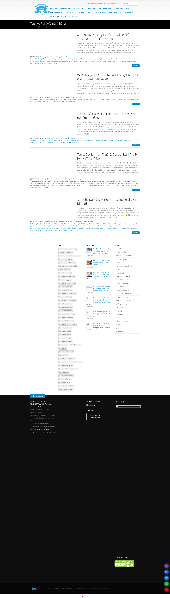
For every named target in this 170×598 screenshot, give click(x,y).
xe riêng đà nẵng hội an (39, 61)
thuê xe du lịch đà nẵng (65, 328)
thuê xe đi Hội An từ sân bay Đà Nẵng (53, 228)
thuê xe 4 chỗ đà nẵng (65, 297)
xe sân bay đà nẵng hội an (54, 61)
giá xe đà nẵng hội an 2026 (40, 99)
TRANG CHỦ (119, 249)
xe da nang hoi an (64, 372)
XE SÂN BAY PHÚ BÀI (122, 280)
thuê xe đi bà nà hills (75, 345)
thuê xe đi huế (63, 348)
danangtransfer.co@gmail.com (97, 4)
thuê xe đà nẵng (63, 362)
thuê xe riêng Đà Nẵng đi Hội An (109, 183)
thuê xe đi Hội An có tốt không (59, 185)
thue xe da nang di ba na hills (67, 276)
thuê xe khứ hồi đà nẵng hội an (57, 99)
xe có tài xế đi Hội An (103, 185)
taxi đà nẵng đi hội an (54, 183)
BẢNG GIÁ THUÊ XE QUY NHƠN (125, 301)
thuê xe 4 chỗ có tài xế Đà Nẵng (67, 293)
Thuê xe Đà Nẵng (76, 97)
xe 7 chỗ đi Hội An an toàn (86, 228)
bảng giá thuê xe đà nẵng (66, 252)
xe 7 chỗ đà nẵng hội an (84, 59)
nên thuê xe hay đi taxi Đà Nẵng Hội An (108, 181)
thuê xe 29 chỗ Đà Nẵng (65, 307)
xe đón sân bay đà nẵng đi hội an (109, 61)
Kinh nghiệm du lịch (61, 57)
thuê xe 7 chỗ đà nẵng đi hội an (45, 226)
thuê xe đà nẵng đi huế (76, 362)
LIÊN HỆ (63, 16)
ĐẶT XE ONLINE (120, 328)
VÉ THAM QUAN (100, 12)
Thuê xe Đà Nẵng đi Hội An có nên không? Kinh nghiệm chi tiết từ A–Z (106, 116)
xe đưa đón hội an (125, 61)
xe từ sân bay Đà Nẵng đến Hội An (89, 61)
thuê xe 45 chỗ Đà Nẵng (65, 310)
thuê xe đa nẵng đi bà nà (65, 341)
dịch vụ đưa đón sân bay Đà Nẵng (68, 266)
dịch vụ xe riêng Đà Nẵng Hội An (71, 181)
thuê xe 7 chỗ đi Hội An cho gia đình (64, 226)
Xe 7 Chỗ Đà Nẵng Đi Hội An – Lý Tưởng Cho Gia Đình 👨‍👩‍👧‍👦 (107, 201)
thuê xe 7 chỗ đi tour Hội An (84, 226)
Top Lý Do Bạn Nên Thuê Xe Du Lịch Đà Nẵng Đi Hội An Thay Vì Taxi (107, 156)
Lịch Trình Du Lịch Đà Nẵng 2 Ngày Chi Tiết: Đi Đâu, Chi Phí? (102, 314)
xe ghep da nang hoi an (98, 59)
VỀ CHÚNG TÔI (120, 332)
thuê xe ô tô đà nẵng (64, 338)
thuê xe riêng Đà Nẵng (65, 331)
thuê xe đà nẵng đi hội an (54, 59)
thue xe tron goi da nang (65, 290)
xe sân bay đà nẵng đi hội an (70, 61)
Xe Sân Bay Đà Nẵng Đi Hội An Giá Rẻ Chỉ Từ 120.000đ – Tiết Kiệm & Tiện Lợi (104, 37)
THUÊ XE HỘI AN (79, 9)
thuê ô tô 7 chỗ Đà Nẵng (113, 224)
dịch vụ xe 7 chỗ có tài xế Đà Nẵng (57, 224)
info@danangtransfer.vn (44, 429)
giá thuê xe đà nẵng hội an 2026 (56, 140)
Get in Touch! (37, 396)
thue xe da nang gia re (65, 280)
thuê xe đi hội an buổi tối (90, 99)
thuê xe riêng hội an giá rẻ (74, 99)
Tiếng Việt (74, 16)
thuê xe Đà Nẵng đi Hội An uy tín (39, 185)
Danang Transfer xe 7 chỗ (39, 224)
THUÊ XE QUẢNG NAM (105, 9)
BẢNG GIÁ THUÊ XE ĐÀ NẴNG (124, 256)
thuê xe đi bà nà (63, 345)
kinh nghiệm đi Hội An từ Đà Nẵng (76, 140)
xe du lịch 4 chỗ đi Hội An (117, 185)
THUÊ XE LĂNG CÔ (121, 269)
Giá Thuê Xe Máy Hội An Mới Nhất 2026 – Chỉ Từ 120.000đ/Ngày (101, 263)
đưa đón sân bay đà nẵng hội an (47, 63)
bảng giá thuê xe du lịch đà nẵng (68, 249)
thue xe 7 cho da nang (65, 273)
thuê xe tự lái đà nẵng (65, 334)
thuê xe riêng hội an (110, 140)
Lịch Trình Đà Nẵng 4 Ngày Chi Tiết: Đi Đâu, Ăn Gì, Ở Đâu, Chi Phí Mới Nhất (102, 251)
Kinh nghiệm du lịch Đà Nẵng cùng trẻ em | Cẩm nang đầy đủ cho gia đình (101, 325)
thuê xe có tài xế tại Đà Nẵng (67, 314)
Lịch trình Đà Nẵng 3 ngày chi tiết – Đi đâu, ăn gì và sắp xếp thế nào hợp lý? (101, 288)
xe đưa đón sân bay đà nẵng (66, 386)
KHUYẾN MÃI (129, 12)
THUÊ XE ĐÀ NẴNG (65, 9)
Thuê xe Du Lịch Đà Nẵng (63, 97)
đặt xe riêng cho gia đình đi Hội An (68, 230)
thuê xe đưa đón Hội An (75, 185)
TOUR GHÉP (80, 12)
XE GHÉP (89, 12)
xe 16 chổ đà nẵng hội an (69, 59)
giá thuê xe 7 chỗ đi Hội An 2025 (96, 224)
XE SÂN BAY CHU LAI (122, 287)
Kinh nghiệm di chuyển (48, 57)
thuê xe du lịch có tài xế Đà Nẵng (68, 324)
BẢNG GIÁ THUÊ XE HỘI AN (124, 266)
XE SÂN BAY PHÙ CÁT (122, 304)
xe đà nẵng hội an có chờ (56, 102)
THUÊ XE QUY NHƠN (56, 12)
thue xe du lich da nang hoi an (95, 140)
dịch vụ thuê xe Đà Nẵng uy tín (67, 263)
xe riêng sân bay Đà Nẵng (66, 375)
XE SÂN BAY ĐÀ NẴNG (122, 259)
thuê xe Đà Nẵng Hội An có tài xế (128, 183)
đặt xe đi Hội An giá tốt (131, 185)
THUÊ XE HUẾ (91, 9)
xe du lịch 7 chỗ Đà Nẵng (101, 228)
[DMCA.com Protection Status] (124, 563)
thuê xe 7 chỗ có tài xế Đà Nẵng (67, 300)
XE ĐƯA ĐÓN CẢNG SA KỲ (123, 294)
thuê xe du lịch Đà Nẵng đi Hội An (89, 183)
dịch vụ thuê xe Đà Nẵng (65, 259)
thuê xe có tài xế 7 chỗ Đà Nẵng (102, 226)
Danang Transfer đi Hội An (40, 181)
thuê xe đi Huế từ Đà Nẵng (66, 351)
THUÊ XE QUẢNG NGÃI (122, 9)
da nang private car (75, 256)
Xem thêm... (136, 65)
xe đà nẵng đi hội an (64, 382)
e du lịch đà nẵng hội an (39, 59)
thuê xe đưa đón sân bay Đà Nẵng (68, 369)
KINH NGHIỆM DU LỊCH (115, 12)
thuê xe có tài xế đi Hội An (66, 321)
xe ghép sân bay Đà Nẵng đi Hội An (116, 59)
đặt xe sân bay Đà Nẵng (65, 389)
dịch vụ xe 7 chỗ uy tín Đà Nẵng (77, 224)
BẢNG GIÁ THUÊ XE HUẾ (123, 276)
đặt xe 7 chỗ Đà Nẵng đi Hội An (49, 230)
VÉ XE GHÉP (119, 311)
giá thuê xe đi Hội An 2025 (88, 181)
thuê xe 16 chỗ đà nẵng (65, 304)
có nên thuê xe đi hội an (39, 140)
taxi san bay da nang (64, 269)
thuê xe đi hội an (63, 355)
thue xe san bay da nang (65, 286)
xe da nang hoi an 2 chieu (119, 99)
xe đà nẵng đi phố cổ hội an (60, 142)
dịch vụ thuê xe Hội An (54, 181)
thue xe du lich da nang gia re (67, 283)
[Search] (138, 3)
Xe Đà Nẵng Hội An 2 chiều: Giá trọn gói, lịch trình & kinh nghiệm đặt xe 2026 (108, 77)
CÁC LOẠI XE (69, 12)
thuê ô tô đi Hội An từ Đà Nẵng (70, 183)
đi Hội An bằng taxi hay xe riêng (39, 187)
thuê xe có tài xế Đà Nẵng (66, 317)
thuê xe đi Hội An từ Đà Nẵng (67, 358)
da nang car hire (63, 256)
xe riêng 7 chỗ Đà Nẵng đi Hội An (118, 228)
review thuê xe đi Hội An (127, 181)
